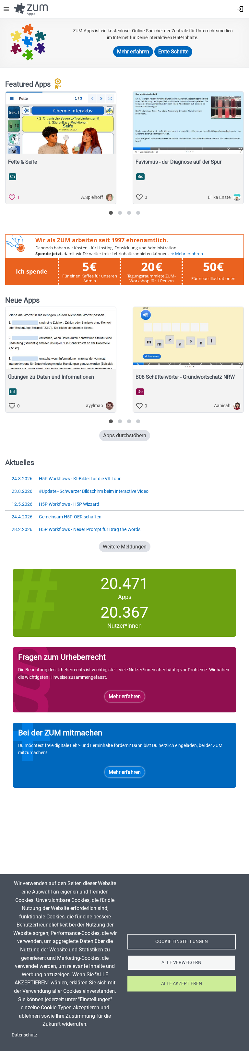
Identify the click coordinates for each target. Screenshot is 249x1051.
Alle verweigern (181, 962)
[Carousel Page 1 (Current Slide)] (111, 213)
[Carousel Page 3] (129, 213)
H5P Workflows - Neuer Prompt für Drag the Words (76, 529)
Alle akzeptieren (181, 983)
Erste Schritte (173, 52)
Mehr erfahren (133, 52)
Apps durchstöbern (124, 435)
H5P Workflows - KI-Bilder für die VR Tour (66, 478)
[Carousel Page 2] (120, 213)
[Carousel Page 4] (138, 213)
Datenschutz (24, 1034)
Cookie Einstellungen (181, 941)
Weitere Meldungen (125, 547)
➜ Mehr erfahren (187, 253)
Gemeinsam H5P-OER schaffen (56, 516)
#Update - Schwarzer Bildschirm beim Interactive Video (80, 491)
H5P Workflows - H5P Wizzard (55, 504)
